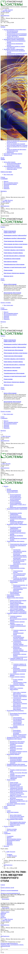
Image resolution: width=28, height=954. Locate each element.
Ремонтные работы (12, 169)
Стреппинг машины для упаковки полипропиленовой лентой (16, 92)
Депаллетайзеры (11, 105)
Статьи (3, 177)
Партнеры (6, 187)
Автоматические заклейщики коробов (17, 53)
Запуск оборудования (9, 162)
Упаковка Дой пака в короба (14, 131)
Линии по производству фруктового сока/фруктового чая (16, 150)
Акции (2, 158)
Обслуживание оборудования (12, 166)
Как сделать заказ (8, 174)
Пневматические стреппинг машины (17, 100)
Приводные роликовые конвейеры (16, 112)
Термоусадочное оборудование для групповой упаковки (16, 81)
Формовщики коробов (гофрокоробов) (14, 39)
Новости (6, 181)
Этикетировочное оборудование (12, 59)
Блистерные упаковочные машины (13, 153)
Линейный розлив (12, 136)
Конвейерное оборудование (11, 110)
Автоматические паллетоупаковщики (17, 33)
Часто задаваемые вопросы (11, 182)
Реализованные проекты (10, 184)
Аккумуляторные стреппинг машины (17, 97)
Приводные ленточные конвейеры (16, 114)
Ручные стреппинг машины (14, 98)
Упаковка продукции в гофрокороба (16, 132)
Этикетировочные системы (14, 64)
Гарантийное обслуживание (14, 167)
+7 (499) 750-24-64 (8, 10)
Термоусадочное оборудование (12, 73)
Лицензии (6, 185)
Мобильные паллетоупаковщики (15, 38)
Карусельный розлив (12, 135)
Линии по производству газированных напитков (13, 138)
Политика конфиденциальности (9, 943)
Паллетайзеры (10, 107)
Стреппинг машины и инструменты (13, 86)
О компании (4, 178)
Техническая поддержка (13, 164)
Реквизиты (6, 188)
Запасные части (8, 155)
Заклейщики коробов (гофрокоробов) (14, 49)
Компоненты (10, 152)
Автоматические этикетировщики (16, 63)
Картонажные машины (10, 118)
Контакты (4, 191)
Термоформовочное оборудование (13, 125)
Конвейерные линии (12, 117)
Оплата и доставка (6, 172)
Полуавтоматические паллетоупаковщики (12, 31)
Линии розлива (8, 134)
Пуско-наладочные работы (14, 163)
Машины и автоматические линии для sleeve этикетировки (17, 83)
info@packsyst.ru (5, 15)
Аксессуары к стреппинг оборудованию (13, 102)
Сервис (3, 159)
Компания (3, 913)
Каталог (3, 27)
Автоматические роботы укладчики (13, 108)
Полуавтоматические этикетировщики (12, 69)
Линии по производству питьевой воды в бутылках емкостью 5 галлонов (17, 144)
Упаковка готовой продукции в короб (14, 127)
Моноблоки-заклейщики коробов (15, 55)
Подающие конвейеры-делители (15, 115)
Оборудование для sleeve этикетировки (14, 72)
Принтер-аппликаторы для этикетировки (14, 67)
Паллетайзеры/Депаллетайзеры (12, 104)
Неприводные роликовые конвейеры (16, 111)
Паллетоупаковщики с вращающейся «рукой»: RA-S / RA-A (16, 35)
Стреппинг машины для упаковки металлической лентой (16, 95)
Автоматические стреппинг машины (16, 90)
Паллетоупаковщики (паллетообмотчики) (15, 29)
